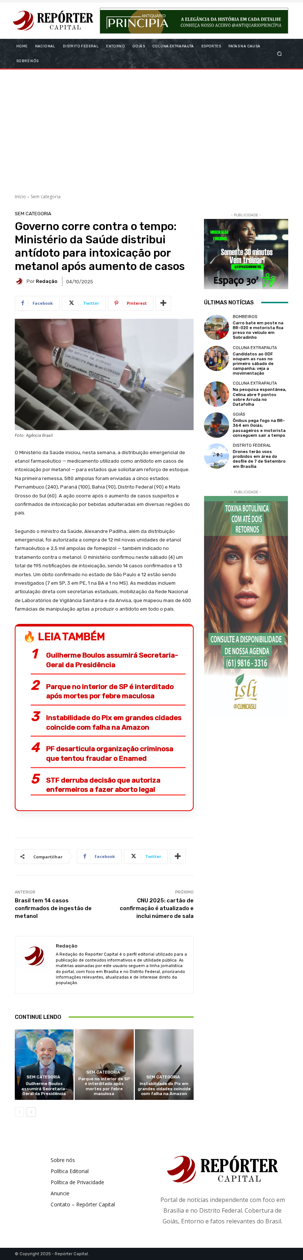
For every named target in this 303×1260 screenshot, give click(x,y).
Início (20, 196)
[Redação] (21, 281)
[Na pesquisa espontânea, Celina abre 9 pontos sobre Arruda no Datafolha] (216, 393)
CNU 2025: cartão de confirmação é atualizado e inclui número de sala (157, 908)
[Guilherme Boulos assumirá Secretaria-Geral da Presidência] (44, 1064)
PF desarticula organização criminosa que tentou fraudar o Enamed (109, 753)
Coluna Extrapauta (255, 348)
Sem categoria (46, 196)
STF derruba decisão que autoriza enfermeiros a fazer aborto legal (103, 785)
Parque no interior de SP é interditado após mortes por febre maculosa (110, 691)
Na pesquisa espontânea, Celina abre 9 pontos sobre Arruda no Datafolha (259, 397)
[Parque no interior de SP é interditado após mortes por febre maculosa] (104, 1064)
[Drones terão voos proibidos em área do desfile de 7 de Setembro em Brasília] (216, 456)
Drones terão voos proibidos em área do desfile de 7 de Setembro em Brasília (259, 459)
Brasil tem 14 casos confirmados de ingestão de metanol (53, 908)
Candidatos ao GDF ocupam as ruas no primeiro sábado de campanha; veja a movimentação (253, 364)
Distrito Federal (252, 445)
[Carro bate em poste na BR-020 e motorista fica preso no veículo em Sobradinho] (216, 327)
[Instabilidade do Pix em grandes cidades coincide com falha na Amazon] (164, 1064)
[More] (163, 303)
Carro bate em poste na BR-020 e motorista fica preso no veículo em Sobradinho (258, 330)
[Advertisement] (151, 128)
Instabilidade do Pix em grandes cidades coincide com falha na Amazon (113, 722)
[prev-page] (19, 1112)
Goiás (239, 414)
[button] (279, 53)
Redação (46, 281)
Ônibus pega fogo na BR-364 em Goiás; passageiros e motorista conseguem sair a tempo (259, 428)
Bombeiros (245, 317)
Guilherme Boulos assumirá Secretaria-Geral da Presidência (112, 660)
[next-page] (31, 1112)
